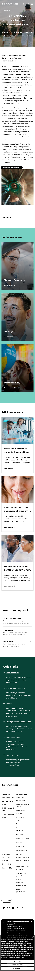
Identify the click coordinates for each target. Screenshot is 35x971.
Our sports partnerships (20, 798)
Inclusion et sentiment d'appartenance (21, 882)
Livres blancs (8, 10)
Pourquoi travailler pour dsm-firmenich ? (23, 860)
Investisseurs (6, 854)
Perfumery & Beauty (8, 797)
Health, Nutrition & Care (8, 809)
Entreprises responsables (21, 818)
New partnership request (12, 618)
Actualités (19, 834)
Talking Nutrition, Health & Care (18, 722)
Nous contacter (21, 850)
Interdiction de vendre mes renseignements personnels (16, 954)
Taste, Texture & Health (7, 802)
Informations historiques (6, 858)
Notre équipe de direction (21, 812)
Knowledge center (13, 737)
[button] (28, 4)
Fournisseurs (20, 846)
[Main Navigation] (32, 4)
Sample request (9, 630)
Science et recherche (19, 829)
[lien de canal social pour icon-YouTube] (13, 908)
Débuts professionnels (21, 890)
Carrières (19, 854)
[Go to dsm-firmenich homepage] (9, 4)
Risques (19, 842)
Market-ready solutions (15, 688)
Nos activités (6, 794)
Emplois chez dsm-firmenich (22, 868)
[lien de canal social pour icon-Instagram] (17, 908)
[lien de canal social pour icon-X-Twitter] (22, 908)
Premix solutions (12, 673)
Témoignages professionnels (21, 874)
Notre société (6, 864)
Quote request (8, 642)
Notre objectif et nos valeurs (23, 805)
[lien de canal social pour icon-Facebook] (8, 908)
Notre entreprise (21, 794)
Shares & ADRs (7, 868)
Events (9, 703)
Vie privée (19, 953)
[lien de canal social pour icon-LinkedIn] (3, 908)
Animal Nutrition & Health (8, 816)
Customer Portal (12, 755)
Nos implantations (22, 838)
